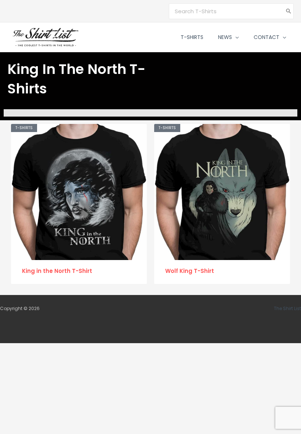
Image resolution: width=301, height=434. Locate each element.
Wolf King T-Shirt (189, 271)
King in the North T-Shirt (57, 271)
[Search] (288, 11)
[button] (235, 37)
